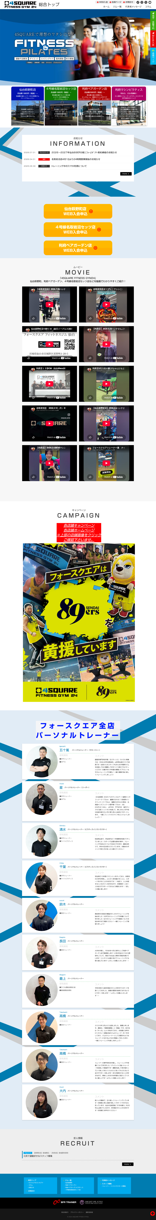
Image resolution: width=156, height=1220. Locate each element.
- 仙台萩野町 (68, 1183)
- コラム (30, 1185)
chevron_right (128, 173)
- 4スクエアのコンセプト (35, 1183)
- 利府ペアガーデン (70, 1185)
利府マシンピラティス (129, 90)
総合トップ (32, 1180)
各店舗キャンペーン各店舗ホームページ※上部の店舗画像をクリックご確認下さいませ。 (79, 532)
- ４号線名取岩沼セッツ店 (72, 1190)
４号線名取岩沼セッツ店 (61, 89)
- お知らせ (31, 1187)
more (124, 174)
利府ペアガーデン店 (94, 89)
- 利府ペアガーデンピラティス (73, 1187)
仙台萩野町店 (27, 90)
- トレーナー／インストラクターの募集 (113, 1186)
